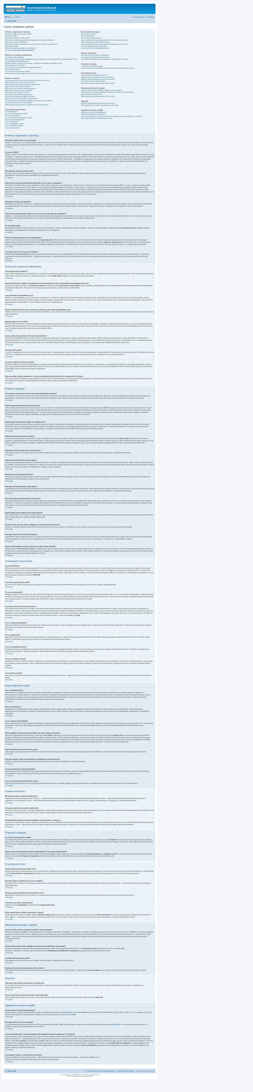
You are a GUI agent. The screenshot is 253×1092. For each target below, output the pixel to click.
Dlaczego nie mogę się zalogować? (16, 42)
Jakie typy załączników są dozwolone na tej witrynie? (98, 103)
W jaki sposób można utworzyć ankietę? (18, 86)
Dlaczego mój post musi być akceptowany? (19, 102)
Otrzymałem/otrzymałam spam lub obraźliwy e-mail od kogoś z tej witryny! (104, 59)
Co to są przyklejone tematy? (14, 124)
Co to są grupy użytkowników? (91, 38)
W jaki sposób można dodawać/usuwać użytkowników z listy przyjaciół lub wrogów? (108, 68)
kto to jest (41, 1039)
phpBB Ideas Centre (118, 1024)
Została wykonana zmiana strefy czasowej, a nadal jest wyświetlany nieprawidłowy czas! (33, 63)
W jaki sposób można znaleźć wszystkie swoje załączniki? (100, 105)
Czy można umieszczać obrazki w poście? (19, 118)
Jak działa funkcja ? (20, 50)
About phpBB (71, 1014)
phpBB (76, 1074)
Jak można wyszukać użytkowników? (93, 81)
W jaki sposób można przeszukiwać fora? (94, 75)
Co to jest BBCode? (11, 111)
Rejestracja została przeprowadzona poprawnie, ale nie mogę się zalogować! (29, 40)
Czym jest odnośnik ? (95, 48)
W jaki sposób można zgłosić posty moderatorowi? (21, 98)
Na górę (10, 147)
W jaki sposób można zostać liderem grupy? (95, 42)
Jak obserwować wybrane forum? (92, 94)
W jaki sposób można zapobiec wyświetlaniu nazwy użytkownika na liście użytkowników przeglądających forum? (41, 59)
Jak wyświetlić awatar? (12, 69)
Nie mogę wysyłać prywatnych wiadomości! (95, 55)
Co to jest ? (94, 46)
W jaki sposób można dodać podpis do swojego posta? (22, 84)
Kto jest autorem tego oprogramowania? (93, 112)
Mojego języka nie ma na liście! (15, 65)
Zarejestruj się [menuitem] (139, 17)
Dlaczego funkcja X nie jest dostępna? (93, 114)
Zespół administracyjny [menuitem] (108, 1071)
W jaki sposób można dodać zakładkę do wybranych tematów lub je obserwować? (107, 92)
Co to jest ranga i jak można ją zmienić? (17, 71)
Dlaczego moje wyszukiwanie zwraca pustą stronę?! (98, 79)
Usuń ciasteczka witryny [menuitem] (126, 1071)
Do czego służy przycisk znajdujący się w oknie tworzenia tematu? (29, 100)
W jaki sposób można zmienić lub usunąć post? (20, 82)
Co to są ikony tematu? (12, 128)
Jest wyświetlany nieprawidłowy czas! (17, 61)
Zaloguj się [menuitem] (150, 17)
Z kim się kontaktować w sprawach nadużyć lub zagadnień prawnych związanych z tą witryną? (111, 116)
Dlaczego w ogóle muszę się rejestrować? (18, 34)
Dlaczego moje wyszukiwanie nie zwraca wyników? (97, 77)
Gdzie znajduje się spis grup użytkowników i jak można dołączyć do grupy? (105, 40)
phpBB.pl (90, 1076)
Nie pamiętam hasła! (11, 46)
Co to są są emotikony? (12, 115)
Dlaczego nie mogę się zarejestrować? (17, 38)
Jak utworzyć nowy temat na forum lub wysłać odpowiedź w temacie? (27, 80)
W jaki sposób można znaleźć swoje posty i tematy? (97, 83)
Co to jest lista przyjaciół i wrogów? (92, 66)
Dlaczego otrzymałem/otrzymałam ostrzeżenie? (20, 96)
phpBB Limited (68, 1012)
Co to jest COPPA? (11, 36)
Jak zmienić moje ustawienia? (14, 57)
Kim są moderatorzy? (88, 36)
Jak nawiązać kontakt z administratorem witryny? (97, 118)
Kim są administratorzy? (88, 34)
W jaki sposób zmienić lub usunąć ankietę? (18, 90)
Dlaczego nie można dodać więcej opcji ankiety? (20, 88)
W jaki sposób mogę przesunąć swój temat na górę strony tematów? (27, 104)
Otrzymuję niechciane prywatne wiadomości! (95, 57)
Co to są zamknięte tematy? (14, 126)
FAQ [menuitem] (17, 17)
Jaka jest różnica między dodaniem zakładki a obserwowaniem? (101, 90)
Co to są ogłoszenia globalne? (14, 119)
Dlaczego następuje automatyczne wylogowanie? (21, 48)
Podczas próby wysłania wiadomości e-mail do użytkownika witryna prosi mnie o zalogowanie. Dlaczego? (38, 73)
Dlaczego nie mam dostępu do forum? (17, 92)
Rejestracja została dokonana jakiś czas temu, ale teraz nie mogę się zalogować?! (31, 44)
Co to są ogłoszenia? (11, 121)
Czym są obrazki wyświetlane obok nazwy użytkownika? (23, 67)
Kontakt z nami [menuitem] (92, 1071)
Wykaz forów (11, 1071)
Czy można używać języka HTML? (16, 113)
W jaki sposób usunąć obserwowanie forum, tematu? (98, 96)
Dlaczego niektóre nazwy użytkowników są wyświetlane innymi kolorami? (104, 44)
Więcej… (10, 17)
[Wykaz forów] (15, 8)
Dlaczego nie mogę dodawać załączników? (19, 94)
